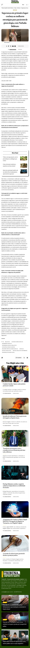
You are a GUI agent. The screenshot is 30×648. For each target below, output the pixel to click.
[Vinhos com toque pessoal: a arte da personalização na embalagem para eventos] (23, 158)
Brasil (4, 602)
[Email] (13, 46)
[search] (21, 4)
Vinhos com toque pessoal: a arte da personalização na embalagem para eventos (10, 158)
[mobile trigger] (2, 4)
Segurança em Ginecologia (8, 352)
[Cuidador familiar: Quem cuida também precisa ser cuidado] (15, 374)
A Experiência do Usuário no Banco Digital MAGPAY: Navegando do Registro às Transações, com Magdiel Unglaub (15, 521)
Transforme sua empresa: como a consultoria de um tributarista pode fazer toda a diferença (14, 450)
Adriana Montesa (13, 49)
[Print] (15, 46)
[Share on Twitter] (11, 46)
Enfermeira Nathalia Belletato (9, 345)
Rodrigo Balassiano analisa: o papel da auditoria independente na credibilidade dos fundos (14, 486)
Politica (5, 638)
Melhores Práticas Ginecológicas (10, 348)
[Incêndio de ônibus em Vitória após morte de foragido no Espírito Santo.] (15, 406)
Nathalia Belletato (6, 350)
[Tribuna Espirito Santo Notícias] (15, 1)
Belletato (7, 341)
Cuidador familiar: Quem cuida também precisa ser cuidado (14, 385)
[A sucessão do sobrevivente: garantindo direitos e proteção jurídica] (15, 543)
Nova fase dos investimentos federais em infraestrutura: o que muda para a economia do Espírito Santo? (14, 607)
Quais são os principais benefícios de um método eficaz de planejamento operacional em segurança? (10, 172)
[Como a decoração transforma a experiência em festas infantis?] (23, 165)
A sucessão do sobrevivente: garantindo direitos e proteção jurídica (14, 554)
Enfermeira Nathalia (7, 343)
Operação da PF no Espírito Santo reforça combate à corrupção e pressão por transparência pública (14, 624)
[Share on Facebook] (9, 46)
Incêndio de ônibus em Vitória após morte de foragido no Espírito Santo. (14, 417)
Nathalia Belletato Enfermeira (20, 350)
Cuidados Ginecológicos (17, 341)
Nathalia (22, 348)
